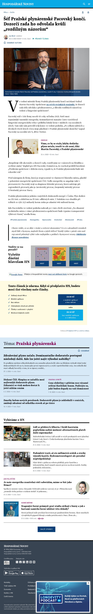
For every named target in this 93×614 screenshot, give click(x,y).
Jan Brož (12, 36)
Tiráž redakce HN (10, 586)
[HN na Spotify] (30, 562)
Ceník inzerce (8, 596)
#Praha (79, 220)
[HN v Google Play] (11, 573)
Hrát (42, 263)
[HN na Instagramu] (24, 562)
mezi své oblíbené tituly (57, 274)
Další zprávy (46, 529)
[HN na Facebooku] (20, 562)
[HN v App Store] (27, 573)
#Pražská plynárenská (18, 220)
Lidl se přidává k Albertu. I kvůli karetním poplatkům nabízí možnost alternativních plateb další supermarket (59, 430)
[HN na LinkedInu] (27, 562)
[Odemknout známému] (88, 12)
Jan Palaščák (9, 479)
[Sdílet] (83, 12)
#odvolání (58, 220)
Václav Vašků (14, 94)
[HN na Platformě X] (17, 562)
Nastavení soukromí (35, 589)
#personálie (46, 220)
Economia (7, 589)
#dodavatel (69, 220)
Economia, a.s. (18, 549)
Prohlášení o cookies (35, 586)
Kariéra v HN (8, 593)
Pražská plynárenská (36, 344)
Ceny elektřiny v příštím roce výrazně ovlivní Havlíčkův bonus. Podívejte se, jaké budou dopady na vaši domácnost (68, 386)
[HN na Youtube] (34, 562)
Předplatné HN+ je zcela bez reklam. (78, 331)
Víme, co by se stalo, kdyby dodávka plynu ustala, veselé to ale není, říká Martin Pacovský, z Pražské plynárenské (62, 146)
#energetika (34, 220)
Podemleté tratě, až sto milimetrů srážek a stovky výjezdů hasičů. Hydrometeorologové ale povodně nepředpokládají (59, 456)
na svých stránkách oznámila (60, 104)
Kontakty (7, 582)
